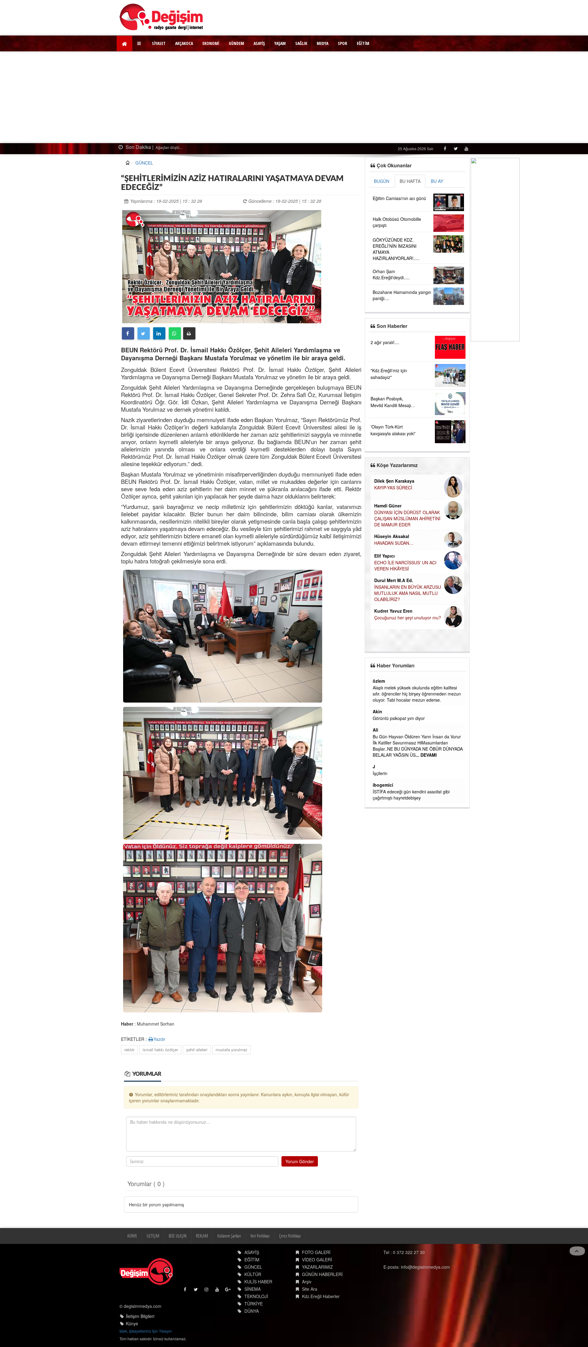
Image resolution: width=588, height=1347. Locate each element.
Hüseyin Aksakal (391, 536)
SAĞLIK (301, 43)
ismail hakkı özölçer (160, 1049)
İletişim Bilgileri (140, 1316)
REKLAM (202, 1236)
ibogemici (383, 785)
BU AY (437, 181)
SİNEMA (252, 1289)
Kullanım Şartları (229, 1236)
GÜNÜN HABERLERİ (322, 1274)
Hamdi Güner (387, 506)
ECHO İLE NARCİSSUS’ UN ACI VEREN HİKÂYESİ (405, 565)
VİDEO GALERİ (317, 1259)
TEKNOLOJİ (256, 1296)
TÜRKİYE (253, 1304)
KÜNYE (132, 1236)
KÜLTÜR (252, 1274)
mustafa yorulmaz (231, 1049)
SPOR (342, 43)
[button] (139, 43)
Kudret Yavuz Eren (393, 611)
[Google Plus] (228, 1291)
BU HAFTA (410, 181)
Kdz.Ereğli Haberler (321, 1296)
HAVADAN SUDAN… (393, 543)
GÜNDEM (236, 43)
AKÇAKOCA (184, 43)
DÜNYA (251, 1311)
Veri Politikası (260, 1236)
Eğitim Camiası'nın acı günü (399, 198)
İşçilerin (380, 773)
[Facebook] (444, 148)
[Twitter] (455, 148)
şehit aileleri (196, 1049)
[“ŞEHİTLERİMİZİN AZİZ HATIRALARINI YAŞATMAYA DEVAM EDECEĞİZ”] (222, 266)
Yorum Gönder (299, 1161)
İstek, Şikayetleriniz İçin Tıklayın (145, 1331)
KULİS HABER (258, 1281)
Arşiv (306, 1281)
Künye (132, 1323)
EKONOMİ (210, 43)
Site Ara (309, 1289)
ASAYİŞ (259, 43)
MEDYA (322, 43)
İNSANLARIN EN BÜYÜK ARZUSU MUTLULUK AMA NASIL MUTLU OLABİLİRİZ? (407, 593)
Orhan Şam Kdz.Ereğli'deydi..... (391, 274)
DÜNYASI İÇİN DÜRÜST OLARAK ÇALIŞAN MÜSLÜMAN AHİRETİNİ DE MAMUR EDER (407, 518)
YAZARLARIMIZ (317, 1267)
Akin (377, 711)
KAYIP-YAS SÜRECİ (393, 487)
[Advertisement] (294, 97)
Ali (375, 730)
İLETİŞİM (153, 1236)
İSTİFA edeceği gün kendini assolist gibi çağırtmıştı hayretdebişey (411, 795)
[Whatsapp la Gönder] (175, 333)
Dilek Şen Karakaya (394, 481)
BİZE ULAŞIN (178, 1236)
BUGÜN (381, 181)
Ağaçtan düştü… (155, 147)
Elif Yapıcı (384, 556)
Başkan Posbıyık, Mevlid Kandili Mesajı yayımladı (391, 405)
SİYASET (159, 43)
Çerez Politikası (290, 1236)
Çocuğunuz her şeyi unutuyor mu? (407, 617)
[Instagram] (207, 1291)
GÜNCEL (144, 163)
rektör (129, 1049)
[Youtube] (466, 148)
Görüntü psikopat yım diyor (399, 718)
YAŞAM (280, 43)
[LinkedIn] (159, 333)
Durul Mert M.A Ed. (393, 580)
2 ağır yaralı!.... (385, 342)
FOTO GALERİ (316, 1252)
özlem (379, 681)
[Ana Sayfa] (161, 17)
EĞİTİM (363, 43)
